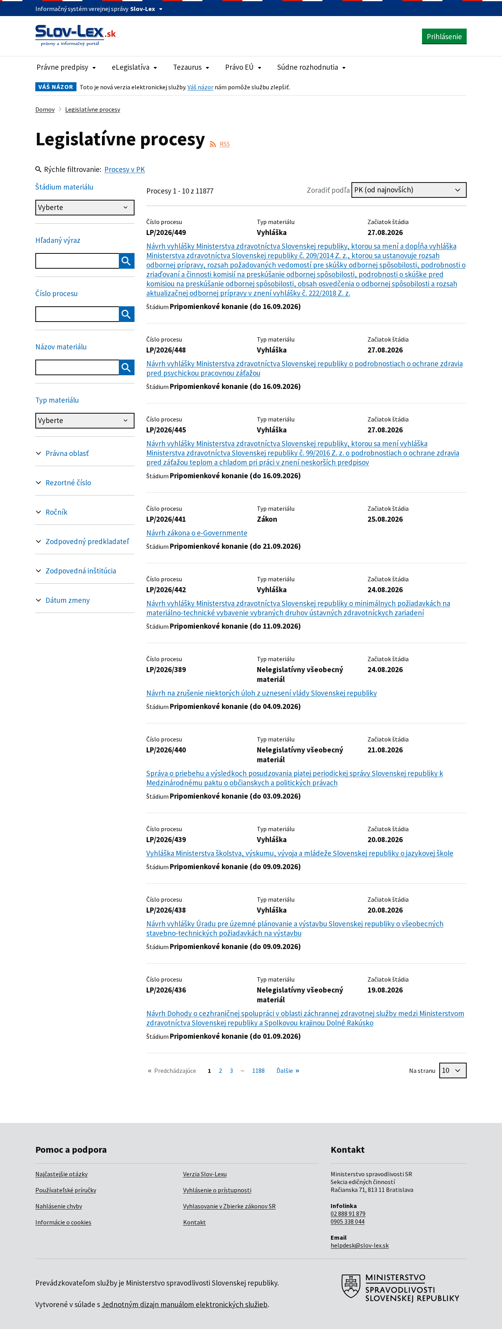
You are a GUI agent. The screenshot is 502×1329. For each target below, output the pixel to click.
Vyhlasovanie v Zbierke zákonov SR (229, 1206)
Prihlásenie (444, 36)
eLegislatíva (130, 67)
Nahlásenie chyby (58, 1206)
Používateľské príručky (65, 1190)
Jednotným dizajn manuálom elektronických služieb (184, 1304)
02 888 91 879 (348, 1213)
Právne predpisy (62, 67)
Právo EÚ (239, 67)
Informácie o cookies (63, 1222)
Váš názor (200, 87)
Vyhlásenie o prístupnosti (217, 1190)
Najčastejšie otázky (61, 1174)
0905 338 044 (347, 1221)
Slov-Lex (142, 9)
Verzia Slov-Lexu (205, 1174)
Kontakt (194, 1222)
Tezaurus (187, 67)
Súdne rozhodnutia (307, 67)
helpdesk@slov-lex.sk (360, 1245)
